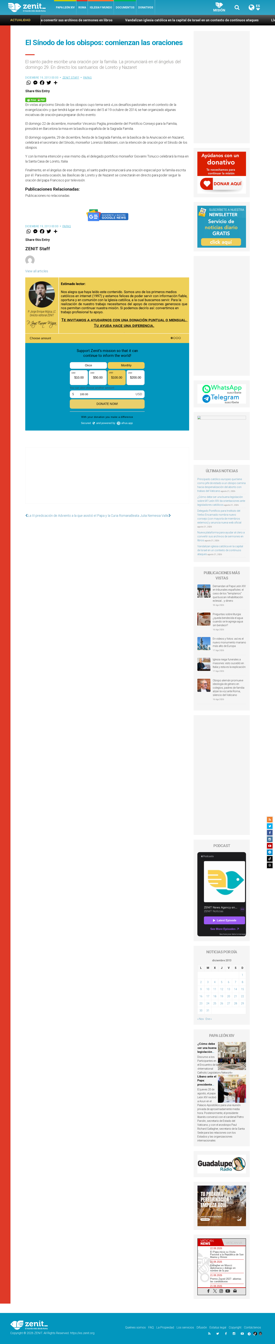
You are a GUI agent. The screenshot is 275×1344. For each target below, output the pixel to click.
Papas (87, 77)
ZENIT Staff (70, 77)
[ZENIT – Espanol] (31, 7)
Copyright (235, 1327)
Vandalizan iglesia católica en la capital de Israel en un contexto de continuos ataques (120, 20)
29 (242, 1003)
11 (214, 989)
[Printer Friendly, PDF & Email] (35, 100)
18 (214, 996)
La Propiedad (165, 1327)
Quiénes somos (135, 1327)
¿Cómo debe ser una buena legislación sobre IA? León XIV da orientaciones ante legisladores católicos (221, 500)
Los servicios (185, 1327)
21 (235, 996)
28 (235, 1003)
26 (221, 1003)
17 (207, 996)
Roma (82, 7)
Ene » (209, 1018)
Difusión (202, 1327)
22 (242, 996)
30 (200, 1010)
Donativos (145, 7)
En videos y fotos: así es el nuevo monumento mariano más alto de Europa (229, 642)
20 (228, 996)
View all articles (36, 271)
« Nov (200, 1018)
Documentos (125, 7)
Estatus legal (218, 1327)
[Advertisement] (107, 479)
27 (228, 1003)
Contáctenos (252, 1327)
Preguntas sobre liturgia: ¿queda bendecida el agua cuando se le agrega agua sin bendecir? (228, 620)
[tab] (210, 1242)
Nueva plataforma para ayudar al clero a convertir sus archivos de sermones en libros (221, 536)
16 (200, 996)
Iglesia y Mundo (101, 7)
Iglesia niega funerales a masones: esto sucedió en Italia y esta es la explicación (229, 663)
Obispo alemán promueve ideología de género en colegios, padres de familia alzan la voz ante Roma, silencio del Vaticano (228, 688)
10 (207, 989)
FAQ (151, 1327)
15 (242, 989)
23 (200, 1003)
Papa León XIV (65, 7)
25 (214, 1003)
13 (228, 989)
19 (221, 996)
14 (235, 989)
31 (207, 1010)
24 (207, 1003)
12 (221, 989)
